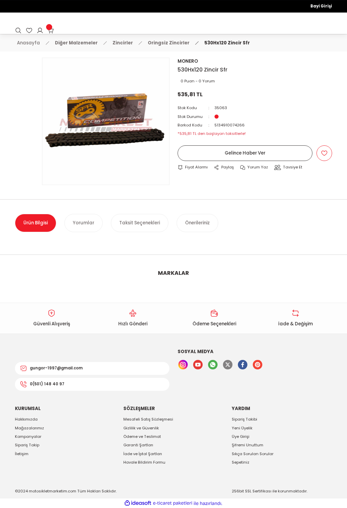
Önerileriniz (197, 223)
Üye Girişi (240, 436)
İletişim (21, 453)
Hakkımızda (26, 419)
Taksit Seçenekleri (139, 223)
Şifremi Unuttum (247, 445)
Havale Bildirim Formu (144, 462)
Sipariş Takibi (244, 419)
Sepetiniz (240, 462)
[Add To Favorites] (324, 153)
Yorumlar (83, 223)
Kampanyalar (28, 436)
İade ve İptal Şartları (142, 453)
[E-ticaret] (172, 503)
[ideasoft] (137, 503)
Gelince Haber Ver (245, 153)
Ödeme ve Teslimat (142, 436)
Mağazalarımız (29, 428)
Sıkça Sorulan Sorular (252, 453)
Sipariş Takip (27, 445)
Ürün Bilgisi (35, 223)
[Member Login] (40, 30)
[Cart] (50, 30)
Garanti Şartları (138, 445)
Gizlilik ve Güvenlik (141, 428)
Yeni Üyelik (242, 428)
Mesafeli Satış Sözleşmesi (148, 419)
